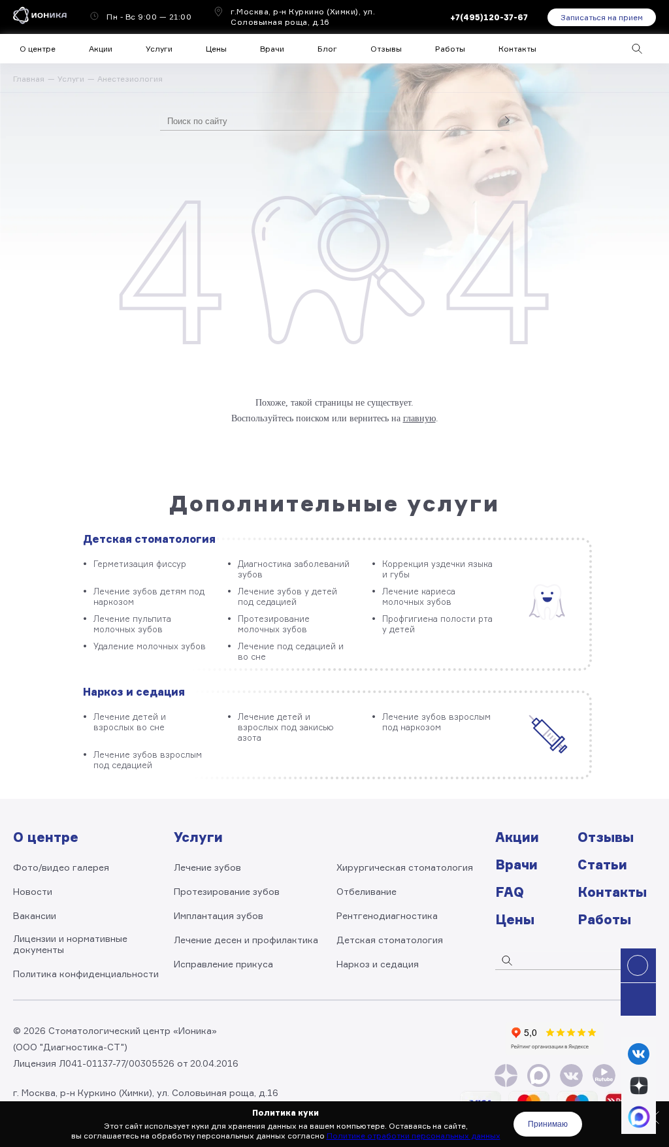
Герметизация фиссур (139, 563)
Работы (450, 49)
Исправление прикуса (223, 963)
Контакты (517, 49)
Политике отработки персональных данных (413, 1135)
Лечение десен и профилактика (246, 939)
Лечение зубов (207, 867)
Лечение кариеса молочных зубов (418, 596)
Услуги (70, 79)
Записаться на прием (602, 17)
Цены (216, 49)
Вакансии (34, 915)
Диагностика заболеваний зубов (294, 568)
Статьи (602, 864)
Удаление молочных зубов (149, 646)
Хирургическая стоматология (404, 867)
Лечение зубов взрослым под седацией (147, 759)
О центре (38, 49)
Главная (28, 79)
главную (419, 418)
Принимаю (548, 1124)
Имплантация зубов (218, 915)
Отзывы (386, 49)
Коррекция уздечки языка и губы (437, 568)
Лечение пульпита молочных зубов (132, 623)
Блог (327, 49)
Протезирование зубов (227, 891)
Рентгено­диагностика (387, 915)
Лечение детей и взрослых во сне (129, 721)
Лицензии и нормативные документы (70, 944)
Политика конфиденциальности (86, 973)
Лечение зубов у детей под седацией (287, 596)
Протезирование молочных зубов (274, 623)
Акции (100, 49)
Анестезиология (130, 79)
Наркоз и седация (134, 691)
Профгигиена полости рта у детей (437, 623)
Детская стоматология (149, 538)
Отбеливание (366, 891)
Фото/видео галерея (61, 867)
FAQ (509, 892)
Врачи (272, 49)
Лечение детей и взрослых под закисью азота (286, 727)
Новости (32, 891)
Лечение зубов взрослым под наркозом (436, 721)
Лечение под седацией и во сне (291, 651)
